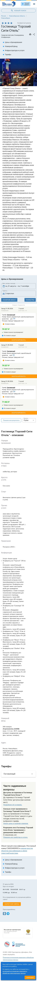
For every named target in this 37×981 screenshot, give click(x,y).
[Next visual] (33, 72)
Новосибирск (5, 18)
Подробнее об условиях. (12, 805)
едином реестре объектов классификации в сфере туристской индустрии (17, 850)
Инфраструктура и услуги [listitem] (13, 50)
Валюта (26, 418)
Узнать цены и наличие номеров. (15, 824)
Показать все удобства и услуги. (15, 837)
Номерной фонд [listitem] (10, 46)
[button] (29, 420)
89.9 (4, 889)
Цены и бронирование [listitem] (12, 42)
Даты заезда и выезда (8, 283)
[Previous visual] (3, 72)
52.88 (13, 892)
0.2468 (5, 892)
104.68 (12, 889)
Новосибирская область (17, 16)
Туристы (4, 291)
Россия (3, 16)
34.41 (21, 889)
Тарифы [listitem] (7, 54)
